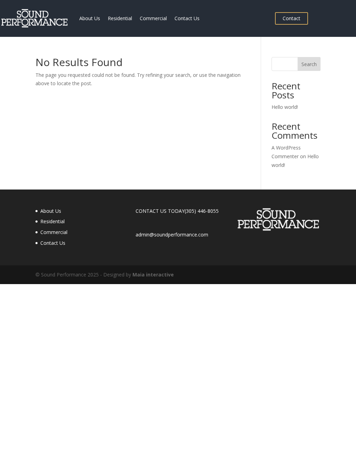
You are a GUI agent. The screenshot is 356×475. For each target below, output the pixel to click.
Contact (291, 18)
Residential (120, 18)
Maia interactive (153, 274)
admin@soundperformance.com (172, 234)
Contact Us (187, 18)
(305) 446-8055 (202, 211)
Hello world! (285, 107)
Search (309, 64)
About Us (89, 18)
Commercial (153, 18)
